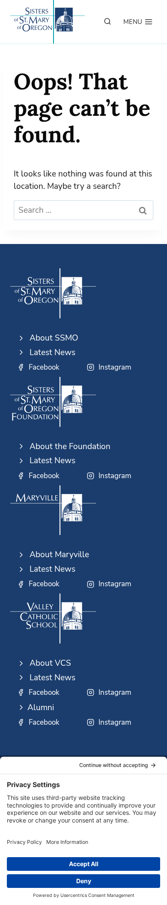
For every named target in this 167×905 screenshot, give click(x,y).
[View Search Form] (107, 21)
